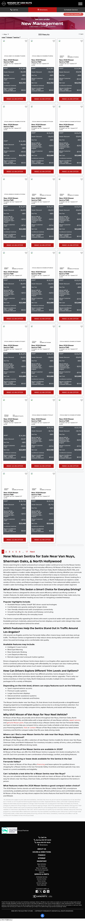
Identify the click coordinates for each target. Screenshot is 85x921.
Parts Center (42, 881)
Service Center (41, 879)
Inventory (42, 861)
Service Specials (41, 883)
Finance (41, 855)
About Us (41, 849)
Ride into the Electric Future (22, 911)
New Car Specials (41, 868)
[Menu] (80, 4)
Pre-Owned (41, 866)
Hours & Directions (42, 852)
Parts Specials (41, 885)
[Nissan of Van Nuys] (17, 3)
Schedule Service (71, 10)
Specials (41, 872)
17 (27, 551)
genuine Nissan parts (15, 722)
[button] (42, 916)
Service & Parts (41, 874)
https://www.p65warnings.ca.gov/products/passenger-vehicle (50, 906)
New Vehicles (41, 864)
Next (32, 551)
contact (33, 727)
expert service (74, 720)
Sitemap (41, 858)
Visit (25, 727)
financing (41, 764)
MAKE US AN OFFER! (15, 99)
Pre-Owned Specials (41, 870)
